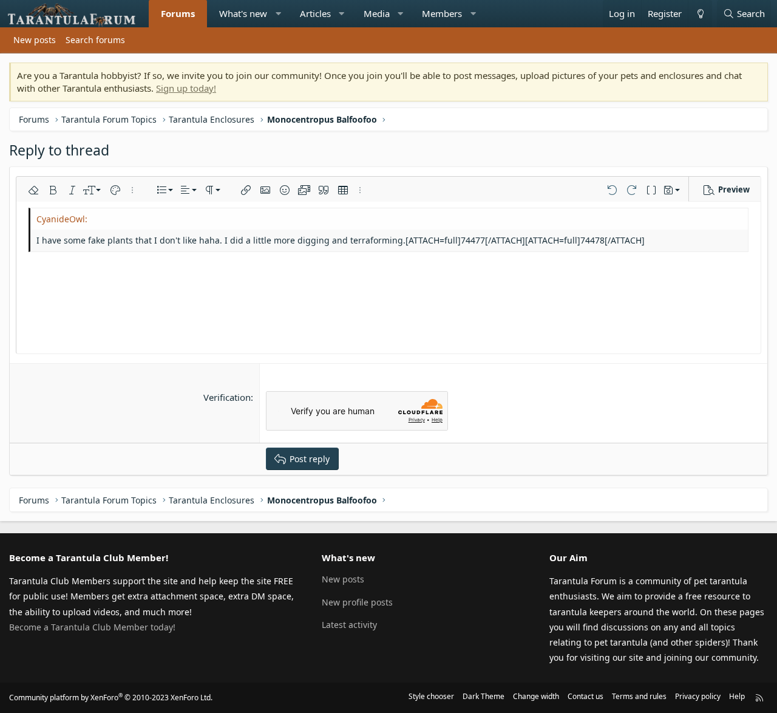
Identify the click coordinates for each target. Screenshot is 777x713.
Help (737, 696)
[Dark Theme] (700, 13)
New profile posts (357, 602)
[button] (278, 13)
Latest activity (349, 624)
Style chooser (431, 696)
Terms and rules (639, 696)
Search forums (95, 40)
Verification (227, 397)
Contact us (585, 696)
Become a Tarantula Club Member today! (92, 627)
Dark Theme (483, 696)
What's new (243, 13)
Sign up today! (186, 88)
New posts (34, 40)
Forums (178, 13)
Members (442, 13)
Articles (315, 13)
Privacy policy (698, 696)
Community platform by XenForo (110, 697)
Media (377, 13)
